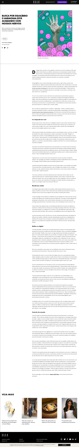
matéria (4, 38)
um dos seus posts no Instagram (39, 88)
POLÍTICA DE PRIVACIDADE (41, 439)
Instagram (62, 439)
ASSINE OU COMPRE (62, 2)
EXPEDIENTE (21, 441)
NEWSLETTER (4, 441)
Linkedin (73, 439)
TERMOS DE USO (39, 441)
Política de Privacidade (39, 445)
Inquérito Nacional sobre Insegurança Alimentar (43, 112)
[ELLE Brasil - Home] (36, 3)
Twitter (65, 439)
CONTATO (21, 439)
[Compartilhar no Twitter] (4, 47)
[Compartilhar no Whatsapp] (7, 47)
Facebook (67, 439)
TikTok (76, 439)
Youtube (70, 439)
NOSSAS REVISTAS (50, 2)
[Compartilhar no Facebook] (2, 47)
